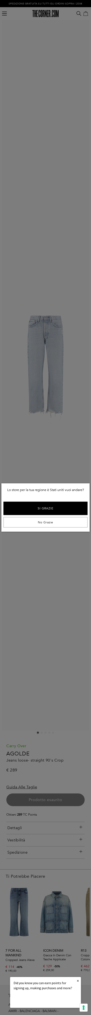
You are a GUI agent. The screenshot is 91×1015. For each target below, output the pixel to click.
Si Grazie (45, 508)
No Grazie (45, 522)
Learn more (28, 999)
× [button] (78, 980)
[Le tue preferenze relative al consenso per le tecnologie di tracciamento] (84, 1008)
